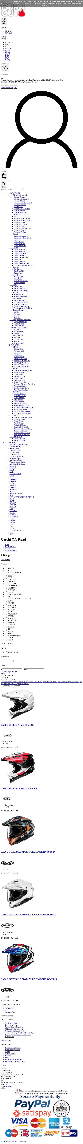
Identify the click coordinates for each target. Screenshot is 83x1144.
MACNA (13, 505)
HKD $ (7, 56)
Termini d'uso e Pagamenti (14, 1027)
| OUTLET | (11, 442)
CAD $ (7, 46)
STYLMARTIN (15, 530)
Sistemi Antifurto (19, 343)
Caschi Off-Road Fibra (22, 263)
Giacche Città (18, 349)
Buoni (7, 1057)
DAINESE (13, 485)
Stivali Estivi (18, 287)
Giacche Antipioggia (21, 304)
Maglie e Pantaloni (20, 322)
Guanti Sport (18, 374)
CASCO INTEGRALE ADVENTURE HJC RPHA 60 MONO (28, 914)
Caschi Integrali (19, 255)
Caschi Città (18, 355)
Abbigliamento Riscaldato (20, 320)
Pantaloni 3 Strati (20, 222)
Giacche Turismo (20, 394)
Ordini (7, 1052)
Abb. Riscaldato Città (21, 366)
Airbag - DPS (18, 277)
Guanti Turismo (19, 398)
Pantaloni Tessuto (20, 230)
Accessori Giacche (16, 458)
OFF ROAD (16, 437)
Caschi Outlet (14, 452)
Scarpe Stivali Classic (21, 427)
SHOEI (12, 522)
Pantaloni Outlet (15, 446)
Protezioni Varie (19, 283)
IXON (12, 499)
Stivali (13, 285)
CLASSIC (15, 415)
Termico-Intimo (17, 310)
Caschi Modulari (19, 250)
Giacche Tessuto (19, 211)
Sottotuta (17, 316)
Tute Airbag (18, 273)
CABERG (13, 479)
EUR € (7, 52)
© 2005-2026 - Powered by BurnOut (13, 1141)
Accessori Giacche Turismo (23, 407)
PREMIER (13, 511)
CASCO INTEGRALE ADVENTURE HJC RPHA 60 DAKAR (29, 979)
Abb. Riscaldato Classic (22, 435)
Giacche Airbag (19, 197)
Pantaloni (14, 214)
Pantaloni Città (19, 351)
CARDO (13, 481)
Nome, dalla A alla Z (30, 682)
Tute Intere (17, 269)
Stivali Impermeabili (21, 290)
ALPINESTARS (15, 474)
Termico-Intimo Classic (22, 433)
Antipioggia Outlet (16, 460)
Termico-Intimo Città (21, 364)
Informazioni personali (13, 1048)
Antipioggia (15, 298)
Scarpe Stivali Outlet (17, 456)
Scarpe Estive (18, 294)
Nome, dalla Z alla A (45, 682)
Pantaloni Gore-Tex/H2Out (23, 220)
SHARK (13, 520)
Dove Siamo (9, 1037)
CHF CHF (9, 48)
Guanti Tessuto (19, 242)
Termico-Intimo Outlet (17, 462)
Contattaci (8, 1086)
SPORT (14, 368)
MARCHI (10, 468)
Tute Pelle (15, 267)
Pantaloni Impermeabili (22, 218)
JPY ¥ (7, 58)
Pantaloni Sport (19, 372)
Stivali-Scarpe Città (20, 359)
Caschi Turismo (19, 402)
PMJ (11, 509)
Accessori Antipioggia (21, 302)
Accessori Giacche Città (22, 361)
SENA (12, 518)
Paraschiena (18, 279)
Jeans (16, 216)
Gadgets (16, 333)
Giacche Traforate (20, 212)
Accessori (17, 318)
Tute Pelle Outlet (15, 450)
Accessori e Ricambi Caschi (23, 265)
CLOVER (13, 483)
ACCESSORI (16, 335)
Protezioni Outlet (15, 454)
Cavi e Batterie (19, 326)
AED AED (9, 42)
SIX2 (11, 526)
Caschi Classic (19, 423)
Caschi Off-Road (20, 439)
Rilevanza (4, 682)
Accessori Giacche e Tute (18, 327)
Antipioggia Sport (20, 386)
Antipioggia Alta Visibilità (23, 308)
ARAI (12, 476)
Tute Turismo (18, 400)
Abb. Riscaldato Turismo (22, 413)
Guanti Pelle (18, 240)
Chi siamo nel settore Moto (14, 1029)
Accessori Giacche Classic (23, 429)
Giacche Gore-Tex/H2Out (23, 203)
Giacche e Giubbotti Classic (23, 417)
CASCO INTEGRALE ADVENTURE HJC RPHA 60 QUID (28, 852)
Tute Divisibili (19, 271)
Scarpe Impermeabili (21, 296)
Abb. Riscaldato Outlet (17, 464)
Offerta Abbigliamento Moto (15, 1031)
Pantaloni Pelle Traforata (22, 228)
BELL (12, 478)
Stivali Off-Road (19, 440)
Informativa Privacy (12, 1025)
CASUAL (15, 329)
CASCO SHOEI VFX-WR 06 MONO (17, 725)
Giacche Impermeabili (21, 199)
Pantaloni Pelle (19, 226)
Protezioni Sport (19, 380)
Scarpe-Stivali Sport (20, 382)
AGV (11, 472)
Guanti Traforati (19, 244)
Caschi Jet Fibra (19, 261)
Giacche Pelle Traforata (22, 209)
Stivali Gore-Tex (19, 288)
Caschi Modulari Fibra (21, 251)
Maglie (16, 312)
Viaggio (16, 341)
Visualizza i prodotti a (9, 672)
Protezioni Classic (20, 425)
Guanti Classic (19, 421)
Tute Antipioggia (19, 300)
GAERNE (13, 489)
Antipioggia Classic (20, 431)
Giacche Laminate (20, 205)
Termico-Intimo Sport (21, 388)
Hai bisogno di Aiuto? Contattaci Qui (18, 1035)
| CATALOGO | (12, 193)
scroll (3, 1088)
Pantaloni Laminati (20, 224)
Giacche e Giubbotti (18, 195)
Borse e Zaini (18, 339)
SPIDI (12, 528)
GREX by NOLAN (16, 493)
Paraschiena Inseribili (21, 281)
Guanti (14, 234)
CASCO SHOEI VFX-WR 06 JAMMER (19, 788)
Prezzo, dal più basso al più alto (64, 682)
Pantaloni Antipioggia (21, 306)
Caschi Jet (17, 259)
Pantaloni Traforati (20, 232)
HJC (11, 495)
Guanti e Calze (19, 324)
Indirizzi (8, 1056)
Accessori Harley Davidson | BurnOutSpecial (20, 1033)
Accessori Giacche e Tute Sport (24, 384)
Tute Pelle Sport (19, 376)
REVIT (12, 513)
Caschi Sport (18, 378)
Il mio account (6, 1040)
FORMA (13, 487)
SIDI (11, 524)
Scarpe (14, 292)
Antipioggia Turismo (21, 409)
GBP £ (7, 54)
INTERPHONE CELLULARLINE (22, 497)
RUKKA (13, 515)
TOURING (15, 392)
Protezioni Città (19, 357)
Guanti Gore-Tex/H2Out (22, 238)
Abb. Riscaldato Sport (21, 390)
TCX (11, 532)
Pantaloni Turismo (20, 396)
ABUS (12, 470)
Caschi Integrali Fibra (21, 257)
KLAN (12, 501)
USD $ (7, 60)
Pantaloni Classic (20, 419)
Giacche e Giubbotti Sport (23, 370)
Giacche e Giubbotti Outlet (19, 444)
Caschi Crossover (20, 253)
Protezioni (15, 275)
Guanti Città (18, 353)
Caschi (14, 248)
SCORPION (14, 516)
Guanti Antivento (20, 246)
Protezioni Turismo (20, 403)
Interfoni (17, 337)
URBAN (14, 347)
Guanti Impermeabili (21, 236)
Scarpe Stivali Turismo (21, 405)
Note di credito (10, 1054)
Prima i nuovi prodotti (15, 682)
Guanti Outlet (14, 448)
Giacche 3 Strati (19, 201)
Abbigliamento (19, 331)
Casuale (26, 684)
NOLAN (13, 507)
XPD (11, 534)
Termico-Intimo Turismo (22, 411)
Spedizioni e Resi (11, 1023)
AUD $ (7, 44)
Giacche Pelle (18, 207)
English (9, 33)
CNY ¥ (7, 50)
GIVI (11, 491)
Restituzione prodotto (12, 1050)
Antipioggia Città (20, 363)
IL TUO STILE (12, 345)
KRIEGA (13, 503)
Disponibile (19, 684)
